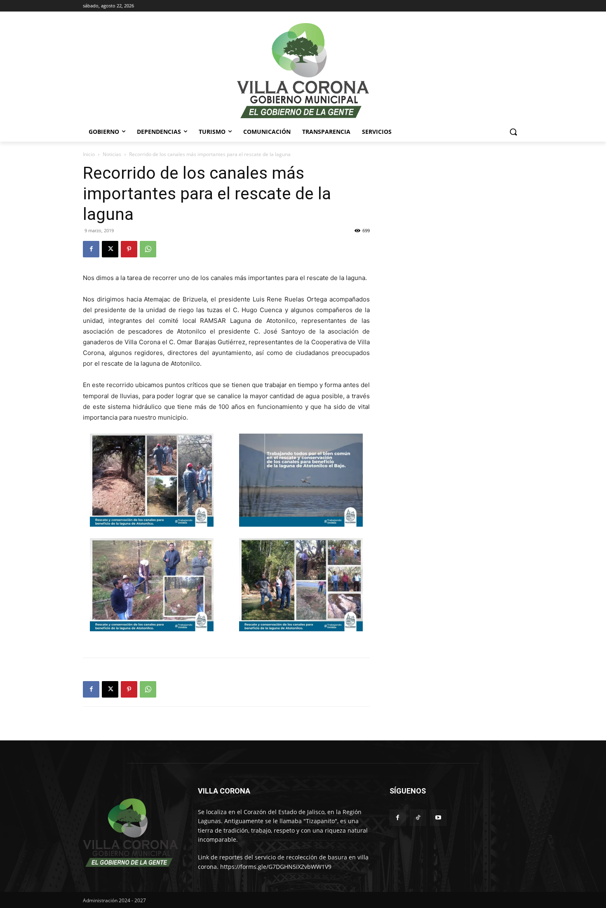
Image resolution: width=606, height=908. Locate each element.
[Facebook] (91, 249)
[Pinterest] (129, 249)
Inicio (89, 154)
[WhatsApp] (148, 249)
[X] (110, 249)
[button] (513, 132)
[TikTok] (418, 818)
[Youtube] (438, 818)
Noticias (112, 154)
